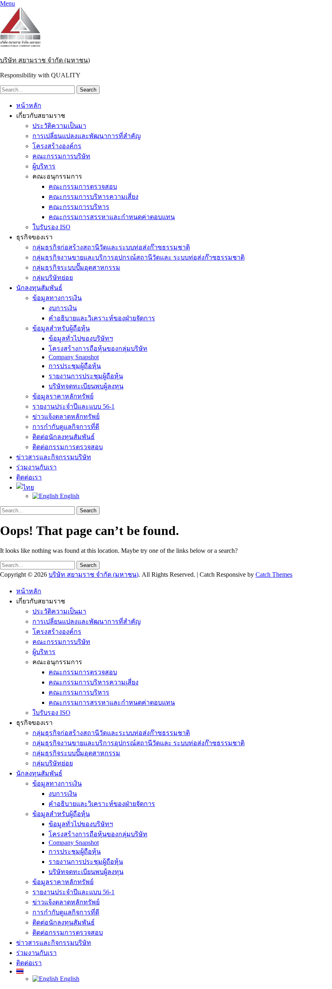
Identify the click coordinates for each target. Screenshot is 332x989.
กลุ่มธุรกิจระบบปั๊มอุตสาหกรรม (76, 267)
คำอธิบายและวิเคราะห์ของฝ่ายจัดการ (102, 318)
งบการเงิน (63, 308)
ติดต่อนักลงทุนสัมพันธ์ (63, 436)
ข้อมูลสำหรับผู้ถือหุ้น (61, 328)
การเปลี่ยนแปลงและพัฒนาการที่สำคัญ (86, 135)
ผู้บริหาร (43, 166)
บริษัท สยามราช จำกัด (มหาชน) (45, 60)
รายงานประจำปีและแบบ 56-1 (73, 406)
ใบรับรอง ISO (51, 227)
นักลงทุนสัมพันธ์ (39, 287)
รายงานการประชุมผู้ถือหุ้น (86, 376)
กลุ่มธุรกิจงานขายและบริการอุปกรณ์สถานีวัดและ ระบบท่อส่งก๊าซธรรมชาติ (138, 257)
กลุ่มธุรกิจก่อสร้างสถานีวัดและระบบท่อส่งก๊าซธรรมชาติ (111, 247)
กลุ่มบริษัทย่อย (52, 277)
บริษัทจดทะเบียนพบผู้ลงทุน (86, 386)
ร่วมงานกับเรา (36, 467)
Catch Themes (273, 574)
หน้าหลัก (28, 105)
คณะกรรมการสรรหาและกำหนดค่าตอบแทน (112, 216)
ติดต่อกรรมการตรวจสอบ (67, 446)
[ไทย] (25, 487)
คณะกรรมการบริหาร (79, 206)
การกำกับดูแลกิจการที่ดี (65, 426)
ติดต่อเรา (29, 477)
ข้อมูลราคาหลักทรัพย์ (63, 396)
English (68, 495)
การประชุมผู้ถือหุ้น (75, 365)
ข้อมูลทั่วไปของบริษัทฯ (81, 338)
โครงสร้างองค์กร (56, 146)
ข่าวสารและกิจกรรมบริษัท (53, 457)
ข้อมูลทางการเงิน (57, 297)
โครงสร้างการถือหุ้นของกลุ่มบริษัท (98, 348)
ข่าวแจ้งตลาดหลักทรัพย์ (66, 416)
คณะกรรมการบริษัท (61, 156)
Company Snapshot (74, 357)
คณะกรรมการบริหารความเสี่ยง (93, 196)
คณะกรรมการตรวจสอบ (83, 186)
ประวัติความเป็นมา (59, 125)
